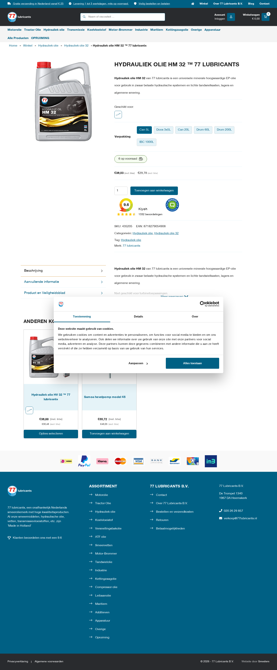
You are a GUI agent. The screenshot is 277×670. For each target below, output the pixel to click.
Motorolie (14, 30)
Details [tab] (138, 316)
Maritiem (156, 30)
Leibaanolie (103, 595)
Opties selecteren (51, 433)
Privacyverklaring (18, 661)
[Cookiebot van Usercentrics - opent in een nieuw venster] (202, 304)
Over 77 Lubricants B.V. (228, 4)
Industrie (141, 30)
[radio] (144, 130)
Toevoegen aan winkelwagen (154, 190)
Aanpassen (136, 363)
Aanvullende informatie (41, 282)
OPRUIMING (40, 38)
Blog (251, 4)
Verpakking (123, 136)
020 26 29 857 (233, 511)
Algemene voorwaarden (49, 661)
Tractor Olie (32, 30)
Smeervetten (103, 545)
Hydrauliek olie (54, 30)
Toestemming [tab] (82, 316)
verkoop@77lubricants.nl (240, 518)
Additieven (102, 612)
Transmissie (76, 30)
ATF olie (100, 537)
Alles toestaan (192, 363)
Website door (255, 661)
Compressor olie (106, 587)
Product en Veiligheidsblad (44, 293)
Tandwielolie (103, 562)
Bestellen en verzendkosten (175, 512)
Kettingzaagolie (177, 30)
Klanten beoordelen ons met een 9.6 (37, 538)
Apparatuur (212, 30)
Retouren (162, 520)
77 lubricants (131, 246)
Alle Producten (18, 38)
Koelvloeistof (96, 30)
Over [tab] (195, 316)
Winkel (204, 4)
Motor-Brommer (120, 30)
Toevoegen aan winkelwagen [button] (109, 433)
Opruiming (102, 637)
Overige (196, 30)
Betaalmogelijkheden (170, 528)
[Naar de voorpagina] (19, 17)
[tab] (63, 271)
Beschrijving (33, 270)
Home (192, 4)
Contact (264, 4)
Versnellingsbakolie (108, 528)
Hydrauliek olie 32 (76, 45)
